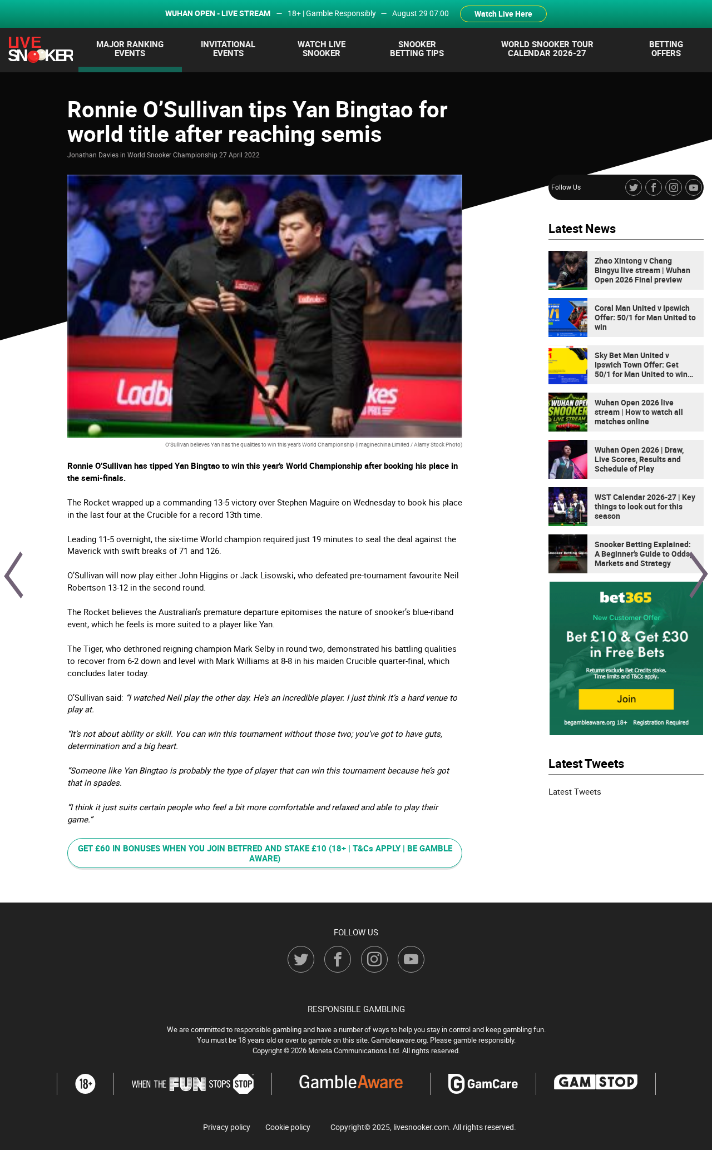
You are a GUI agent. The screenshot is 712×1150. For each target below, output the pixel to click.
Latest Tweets (574, 791)
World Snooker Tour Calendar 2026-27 (547, 48)
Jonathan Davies (92, 154)
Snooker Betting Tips (417, 48)
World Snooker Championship (172, 154)
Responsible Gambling (356, 1008)
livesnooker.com (421, 1127)
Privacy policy (226, 1127)
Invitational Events (228, 48)
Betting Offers (666, 48)
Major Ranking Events (130, 48)
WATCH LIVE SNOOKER (321, 48)
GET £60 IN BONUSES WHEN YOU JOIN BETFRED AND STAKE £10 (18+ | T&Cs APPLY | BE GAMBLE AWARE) (265, 853)
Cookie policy (287, 1127)
